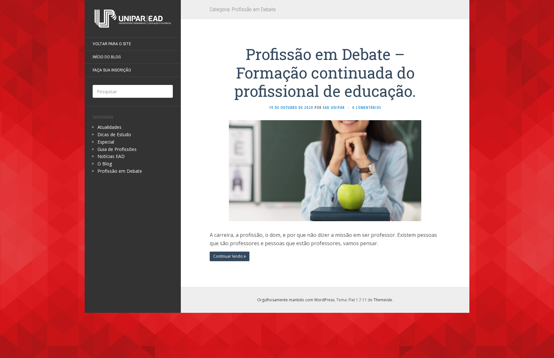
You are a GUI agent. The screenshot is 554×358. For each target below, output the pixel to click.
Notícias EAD (111, 156)
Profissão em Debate (119, 171)
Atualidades (109, 127)
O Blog (104, 164)
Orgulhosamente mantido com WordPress (295, 300)
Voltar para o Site (112, 44)
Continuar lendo (228, 256)
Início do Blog (107, 57)
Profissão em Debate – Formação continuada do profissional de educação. (325, 72)
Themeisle (383, 300)
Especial (105, 142)
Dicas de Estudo (114, 134)
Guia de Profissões (117, 149)
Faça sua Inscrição (112, 70)
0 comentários (366, 107)
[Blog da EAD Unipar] (133, 19)
